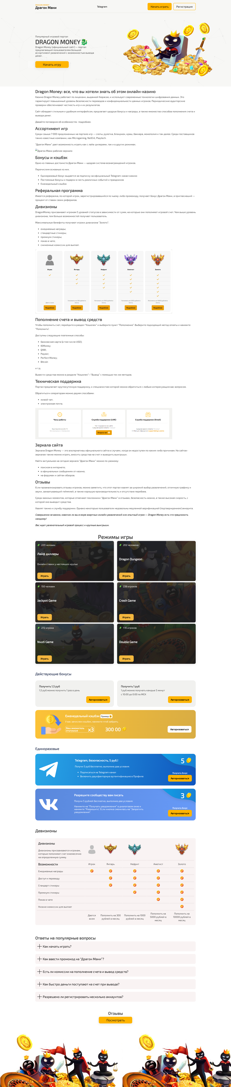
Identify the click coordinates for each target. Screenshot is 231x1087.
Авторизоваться (98, 699)
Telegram (102, 6)
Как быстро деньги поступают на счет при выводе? (81, 984)
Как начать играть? (57, 946)
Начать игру (52, 64)
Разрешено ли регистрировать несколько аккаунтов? (83, 997)
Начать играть (160, 6)
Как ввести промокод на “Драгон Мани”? (73, 959)
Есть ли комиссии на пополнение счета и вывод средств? (85, 971)
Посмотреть (115, 1020)
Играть (45, 575)
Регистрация (184, 6)
